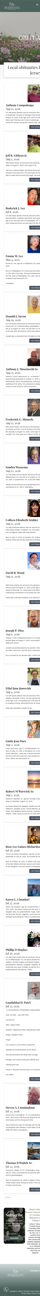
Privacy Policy (26, 1293)
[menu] (37, 4)
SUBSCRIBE (14, 1238)
